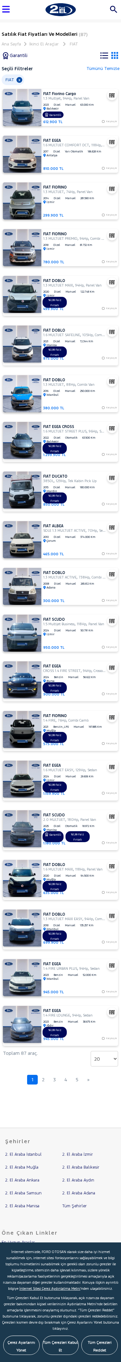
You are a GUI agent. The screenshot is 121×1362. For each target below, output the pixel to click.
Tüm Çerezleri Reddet (100, 1346)
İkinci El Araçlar (44, 44)
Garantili (17, 55)
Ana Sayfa (11, 44)
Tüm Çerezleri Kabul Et (60, 1346)
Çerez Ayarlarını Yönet (21, 1346)
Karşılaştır (111, 168)
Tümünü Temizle (102, 68)
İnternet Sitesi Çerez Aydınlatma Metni (49, 1289)
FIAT (74, 44)
